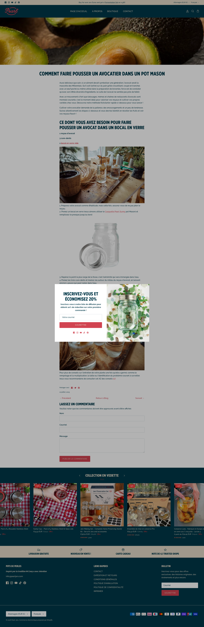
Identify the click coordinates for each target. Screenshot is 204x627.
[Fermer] (146, 287)
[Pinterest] (88, 332)
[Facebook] (74, 332)
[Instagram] (77, 332)
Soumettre (80, 325)
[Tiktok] (84, 332)
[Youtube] (81, 332)
